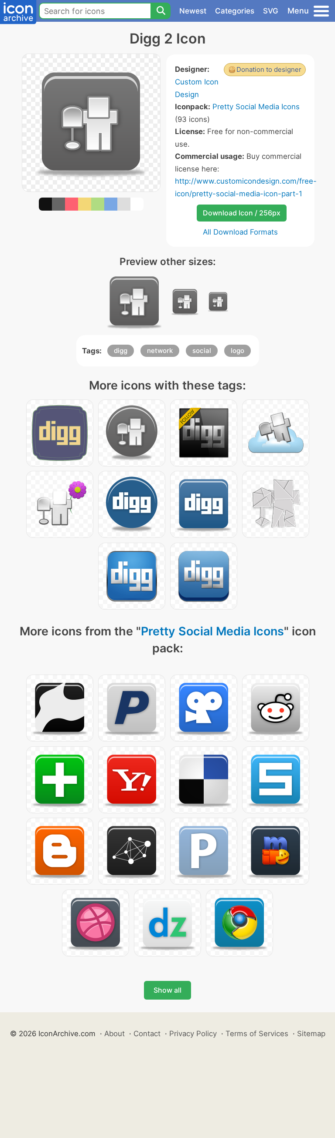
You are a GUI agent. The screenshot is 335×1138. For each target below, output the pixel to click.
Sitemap (311, 1033)
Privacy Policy (193, 1033)
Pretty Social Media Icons (256, 106)
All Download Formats (240, 232)
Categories (234, 11)
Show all (167, 990)
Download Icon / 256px (241, 212)
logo (237, 350)
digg (120, 350)
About (114, 1033)
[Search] (160, 11)
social (201, 350)
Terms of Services (257, 1033)
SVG (270, 11)
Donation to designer (268, 69)
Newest (192, 11)
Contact (147, 1033)
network (160, 350)
